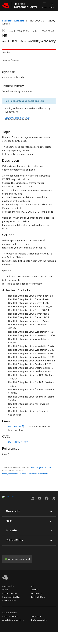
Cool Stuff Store (38, 597)
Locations (35, 590)
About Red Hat (8, 586)
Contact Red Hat (9, 593)
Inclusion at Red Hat (10, 597)
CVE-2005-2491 (17, 442)
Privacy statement (10, 616)
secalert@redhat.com (41, 467)
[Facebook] (46, 499)
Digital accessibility (39, 620)
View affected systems (17, 117)
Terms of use (36, 616)
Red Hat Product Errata (13, 20)
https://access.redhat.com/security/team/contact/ (25, 473)
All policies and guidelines (13, 620)
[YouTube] (39, 499)
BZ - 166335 (14, 426)
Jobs (33, 586)
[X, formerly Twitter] (54, 499)
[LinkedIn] (32, 499)
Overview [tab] (6, 52)
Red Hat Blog (36, 593)
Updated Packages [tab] (11, 60)
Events (5, 590)
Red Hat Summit (9, 600)
